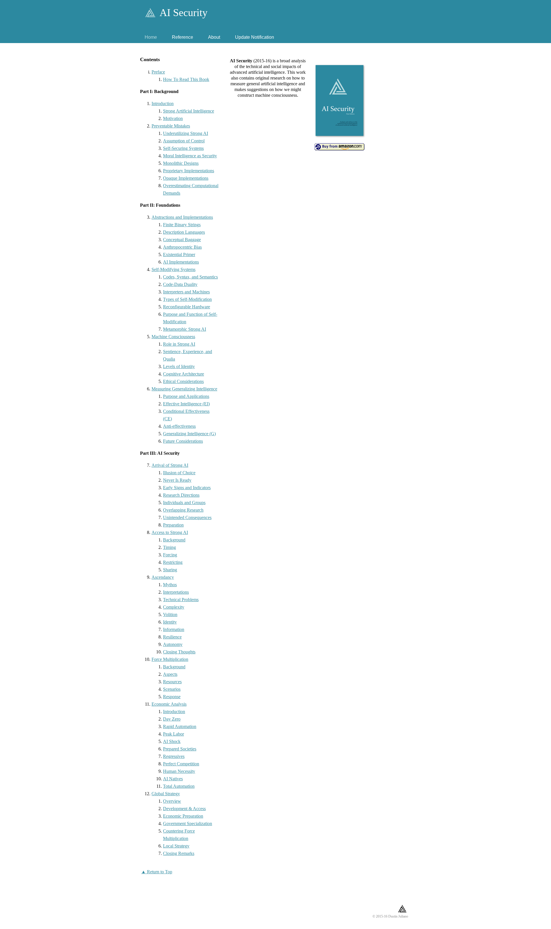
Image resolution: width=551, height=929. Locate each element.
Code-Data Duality (180, 284)
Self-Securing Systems (183, 148)
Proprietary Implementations (188, 170)
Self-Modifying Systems (173, 269)
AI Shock (172, 741)
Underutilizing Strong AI (185, 133)
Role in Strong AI (179, 344)
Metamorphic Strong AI (184, 329)
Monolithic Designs (181, 163)
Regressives (174, 756)
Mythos (170, 584)
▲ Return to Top (156, 871)
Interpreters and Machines (186, 291)
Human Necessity (179, 771)
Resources (172, 681)
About (214, 37)
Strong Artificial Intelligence (188, 111)
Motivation (173, 118)
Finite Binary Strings (182, 224)
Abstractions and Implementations (182, 217)
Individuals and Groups (184, 502)
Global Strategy (166, 793)
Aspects (170, 674)
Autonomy (173, 644)
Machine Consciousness (173, 336)
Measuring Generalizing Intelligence (184, 388)
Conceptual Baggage (182, 239)
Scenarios (172, 689)
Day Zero (172, 719)
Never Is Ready (177, 480)
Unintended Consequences (187, 517)
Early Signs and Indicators (187, 487)
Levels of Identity (179, 366)
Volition (170, 614)
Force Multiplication (170, 659)
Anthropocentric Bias (182, 247)
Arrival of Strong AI (170, 465)
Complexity (173, 607)
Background (174, 539)
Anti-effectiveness (179, 426)
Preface (158, 71)
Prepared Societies (179, 748)
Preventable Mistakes (171, 125)
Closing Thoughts (179, 651)
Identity (170, 622)
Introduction (163, 103)
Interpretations (176, 592)
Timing (169, 547)
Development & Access (184, 808)
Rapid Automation (179, 726)
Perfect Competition (181, 763)
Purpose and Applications (186, 396)
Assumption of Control (184, 140)
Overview (172, 801)
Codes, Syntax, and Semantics (190, 276)
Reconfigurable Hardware (186, 306)
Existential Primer (179, 254)
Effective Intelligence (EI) (186, 403)
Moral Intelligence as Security (190, 155)
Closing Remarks (178, 853)
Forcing (170, 554)
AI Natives (173, 778)
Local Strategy (176, 845)
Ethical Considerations (183, 381)
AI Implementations (181, 262)
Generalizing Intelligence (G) (189, 433)
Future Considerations (183, 441)
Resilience (172, 636)
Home (151, 37)
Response (172, 696)
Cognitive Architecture (183, 373)
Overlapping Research (183, 510)
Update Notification (254, 37)
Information (173, 629)
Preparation (173, 524)
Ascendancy (163, 577)
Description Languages (184, 232)
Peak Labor (173, 733)
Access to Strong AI (170, 532)
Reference (182, 37)
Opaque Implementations (185, 178)
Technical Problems (181, 599)
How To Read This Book (186, 79)
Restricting (173, 562)
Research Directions (181, 495)
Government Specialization (187, 823)
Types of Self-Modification (187, 299)
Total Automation (179, 786)
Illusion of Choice (179, 472)
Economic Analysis (169, 704)
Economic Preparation (183, 816)
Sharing (170, 569)
